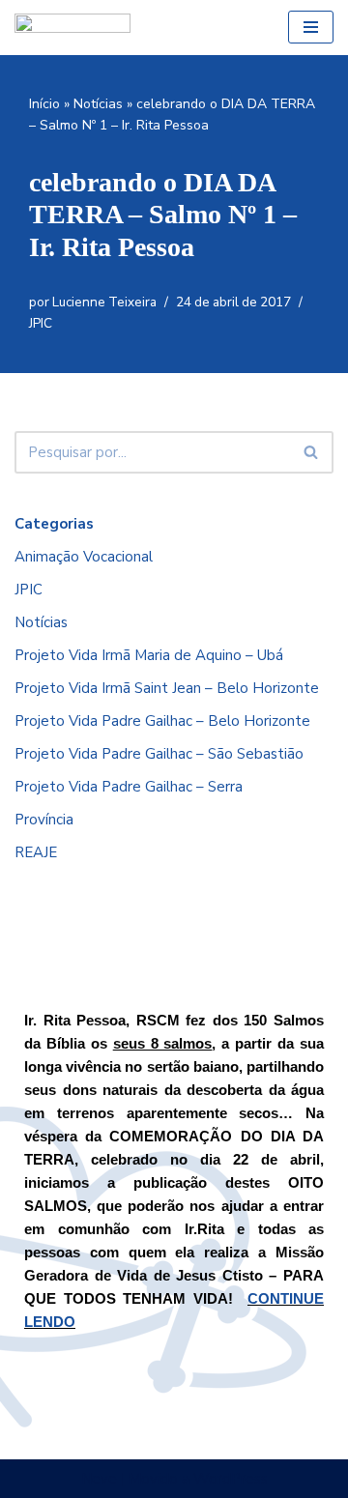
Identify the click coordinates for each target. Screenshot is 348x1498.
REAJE (35, 852)
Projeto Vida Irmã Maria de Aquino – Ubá (148, 655)
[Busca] (312, 452)
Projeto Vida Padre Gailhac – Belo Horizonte (162, 721)
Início (44, 104)
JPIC (40, 323)
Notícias (98, 104)
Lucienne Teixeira (104, 302)
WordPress (230, 1478)
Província (43, 819)
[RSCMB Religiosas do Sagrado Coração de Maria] (72, 28)
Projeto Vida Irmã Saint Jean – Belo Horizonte (166, 688)
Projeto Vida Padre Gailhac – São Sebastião (159, 753)
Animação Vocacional (83, 556)
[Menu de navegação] (311, 27)
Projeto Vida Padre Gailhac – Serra (128, 786)
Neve (99, 1478)
